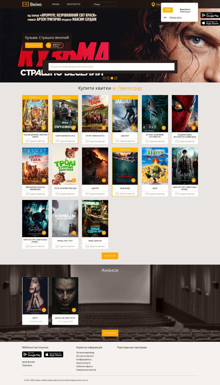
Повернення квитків (86, 370)
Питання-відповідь (85, 352)
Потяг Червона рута (42, 37)
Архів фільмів (28, 362)
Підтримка (27, 365)
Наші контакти (83, 363)
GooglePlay (210, 15)
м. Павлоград (127, 88)
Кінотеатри (73, 4)
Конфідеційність (84, 359)
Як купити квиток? (85, 356)
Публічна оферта (84, 366)
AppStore (210, 23)
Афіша (55, 4)
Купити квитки (34, 45)
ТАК (167, 9)
